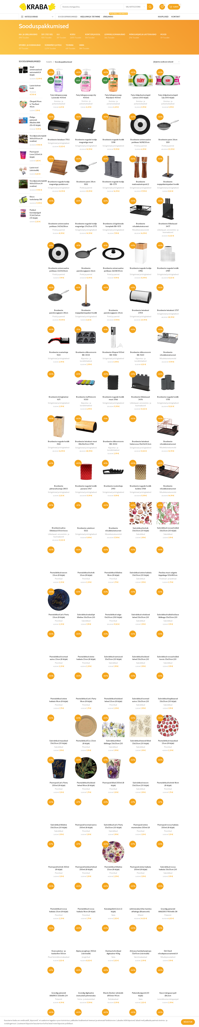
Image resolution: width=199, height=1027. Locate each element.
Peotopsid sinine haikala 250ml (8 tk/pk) (140, 868)
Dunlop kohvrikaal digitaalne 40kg (113, 952)
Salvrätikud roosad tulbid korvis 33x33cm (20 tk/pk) (168, 659)
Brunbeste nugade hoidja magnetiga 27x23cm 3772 (86, 225)
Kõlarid (140, 915)
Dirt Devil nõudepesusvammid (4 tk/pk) (168, 953)
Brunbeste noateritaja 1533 (58, 353)
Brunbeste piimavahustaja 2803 (59, 487)
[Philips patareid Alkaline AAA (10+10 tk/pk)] (23, 123)
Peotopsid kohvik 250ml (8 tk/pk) (58, 868)
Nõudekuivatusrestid (140, 230)
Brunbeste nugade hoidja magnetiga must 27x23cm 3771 (86, 142)
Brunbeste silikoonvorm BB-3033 (86, 353)
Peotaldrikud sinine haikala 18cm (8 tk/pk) (58, 700)
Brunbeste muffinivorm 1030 (86, 398)
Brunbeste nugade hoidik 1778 (168, 398)
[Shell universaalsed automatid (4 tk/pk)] (23, 73)
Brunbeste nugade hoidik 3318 (113, 140)
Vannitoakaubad (140, 957)
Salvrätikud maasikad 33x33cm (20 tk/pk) (58, 742)
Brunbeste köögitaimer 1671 (58, 398)
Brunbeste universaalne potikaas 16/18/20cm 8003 (140, 142)
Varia (113, 915)
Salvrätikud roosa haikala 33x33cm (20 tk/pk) (168, 869)
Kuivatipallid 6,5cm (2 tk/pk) (113, 910)
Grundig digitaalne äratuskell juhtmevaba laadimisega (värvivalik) (86, 995)
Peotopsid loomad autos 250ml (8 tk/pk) (86, 826)
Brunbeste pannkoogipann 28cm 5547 (58, 313)
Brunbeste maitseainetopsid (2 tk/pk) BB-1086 (140, 184)
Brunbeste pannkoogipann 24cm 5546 (113, 313)
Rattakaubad (113, 999)
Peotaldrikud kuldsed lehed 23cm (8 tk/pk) (113, 700)
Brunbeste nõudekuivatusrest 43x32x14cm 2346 (168, 355)
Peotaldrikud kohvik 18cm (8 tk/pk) (168, 784)
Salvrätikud (140, 534)
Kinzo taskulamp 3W (36, 198)
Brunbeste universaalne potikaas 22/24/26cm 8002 (58, 271)
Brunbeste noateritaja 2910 (113, 487)
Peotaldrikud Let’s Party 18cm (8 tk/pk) (86, 700)
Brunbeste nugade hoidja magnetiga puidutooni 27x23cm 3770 (58, 184)
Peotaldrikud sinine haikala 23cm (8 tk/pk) (85, 658)
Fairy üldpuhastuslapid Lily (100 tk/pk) (168, 96)
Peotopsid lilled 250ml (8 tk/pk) (113, 784)
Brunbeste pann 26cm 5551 (168, 140)
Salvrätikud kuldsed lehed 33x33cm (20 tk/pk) (140, 659)
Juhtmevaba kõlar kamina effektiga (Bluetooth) (140, 910)
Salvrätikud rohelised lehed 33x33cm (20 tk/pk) (140, 617)
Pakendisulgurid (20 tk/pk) (140, 994)
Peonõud (58, 579)
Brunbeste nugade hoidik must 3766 (113, 398)
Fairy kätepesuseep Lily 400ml (86, 96)
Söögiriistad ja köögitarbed (58, 143)
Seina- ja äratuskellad (86, 999)
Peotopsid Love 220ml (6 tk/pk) (36, 154)
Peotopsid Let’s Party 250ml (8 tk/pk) (59, 784)
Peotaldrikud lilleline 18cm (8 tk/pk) (113, 574)
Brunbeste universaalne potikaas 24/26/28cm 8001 (58, 226)
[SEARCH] (150, 7)
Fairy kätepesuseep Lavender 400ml (58, 96)
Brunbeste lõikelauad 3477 (168, 225)
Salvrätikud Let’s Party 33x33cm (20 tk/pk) (113, 826)
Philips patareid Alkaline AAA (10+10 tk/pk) (35, 121)
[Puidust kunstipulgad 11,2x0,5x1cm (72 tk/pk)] (23, 216)
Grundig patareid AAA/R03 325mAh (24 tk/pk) (59, 995)
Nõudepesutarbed (168, 957)
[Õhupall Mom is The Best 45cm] (23, 106)
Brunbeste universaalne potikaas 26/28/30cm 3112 (113, 271)
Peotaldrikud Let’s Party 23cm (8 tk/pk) (59, 615)
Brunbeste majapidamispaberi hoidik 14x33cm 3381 (168, 184)
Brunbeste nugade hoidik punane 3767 (86, 487)
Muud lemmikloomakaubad (58, 957)
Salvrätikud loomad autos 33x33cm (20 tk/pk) (140, 701)
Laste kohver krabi (35, 86)
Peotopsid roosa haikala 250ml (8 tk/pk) (167, 826)
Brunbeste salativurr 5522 (86, 529)
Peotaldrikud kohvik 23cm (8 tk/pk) (86, 574)
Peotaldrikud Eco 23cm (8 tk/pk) (86, 742)
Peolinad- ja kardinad (167, 579)
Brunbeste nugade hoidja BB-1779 (113, 183)
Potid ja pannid (140, 146)
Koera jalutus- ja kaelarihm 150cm (58, 952)
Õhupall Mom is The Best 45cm (35, 104)
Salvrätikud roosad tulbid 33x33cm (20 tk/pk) (168, 529)
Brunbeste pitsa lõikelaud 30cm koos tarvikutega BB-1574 (59, 530)
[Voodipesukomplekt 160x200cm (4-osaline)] (23, 140)
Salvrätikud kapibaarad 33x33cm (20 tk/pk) (168, 700)
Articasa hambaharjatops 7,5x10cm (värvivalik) (140, 952)
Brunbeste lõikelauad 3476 (140, 398)
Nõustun (188, 1022)
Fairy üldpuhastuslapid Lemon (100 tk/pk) (140, 96)
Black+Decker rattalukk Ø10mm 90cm (113, 994)
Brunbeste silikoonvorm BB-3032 (113, 442)
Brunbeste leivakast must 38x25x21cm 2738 (86, 442)
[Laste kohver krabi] (23, 90)
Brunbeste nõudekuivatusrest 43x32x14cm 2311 (141, 226)
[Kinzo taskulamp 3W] (23, 200)
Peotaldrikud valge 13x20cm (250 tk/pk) (113, 615)
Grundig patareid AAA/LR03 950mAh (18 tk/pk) (167, 911)
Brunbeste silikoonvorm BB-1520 (140, 353)
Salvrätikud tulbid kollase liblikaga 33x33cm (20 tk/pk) (168, 617)
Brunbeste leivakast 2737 (168, 310)
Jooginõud (86, 957)
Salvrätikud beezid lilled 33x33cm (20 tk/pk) (140, 742)
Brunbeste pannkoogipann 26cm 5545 (86, 271)
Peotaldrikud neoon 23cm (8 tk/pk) (58, 574)
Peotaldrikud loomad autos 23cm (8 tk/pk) (59, 658)
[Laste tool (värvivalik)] (23, 170)
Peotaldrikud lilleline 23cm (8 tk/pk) (113, 868)
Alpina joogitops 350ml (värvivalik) (86, 952)
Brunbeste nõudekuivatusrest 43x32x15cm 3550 (113, 531)
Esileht (49, 62)
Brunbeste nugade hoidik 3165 (58, 442)
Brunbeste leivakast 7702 (59, 139)
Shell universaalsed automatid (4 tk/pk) (36, 71)
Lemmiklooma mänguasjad (167, 999)
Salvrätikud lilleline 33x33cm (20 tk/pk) (58, 826)
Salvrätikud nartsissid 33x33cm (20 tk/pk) (113, 658)
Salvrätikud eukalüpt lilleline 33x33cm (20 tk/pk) (86, 617)
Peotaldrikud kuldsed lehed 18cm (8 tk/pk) (86, 784)
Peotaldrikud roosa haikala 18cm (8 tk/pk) (86, 910)
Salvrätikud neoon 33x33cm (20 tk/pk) (140, 784)
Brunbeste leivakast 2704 (140, 311)
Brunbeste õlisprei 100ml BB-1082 (113, 353)
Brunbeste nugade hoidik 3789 (168, 269)
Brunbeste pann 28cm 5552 (85, 183)
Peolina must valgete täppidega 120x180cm (167, 574)
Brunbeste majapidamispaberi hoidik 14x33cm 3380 (86, 313)
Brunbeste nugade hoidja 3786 (140, 269)
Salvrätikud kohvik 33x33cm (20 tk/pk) (140, 529)
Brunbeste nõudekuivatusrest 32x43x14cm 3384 (168, 488)
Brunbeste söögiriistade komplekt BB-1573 (113, 225)
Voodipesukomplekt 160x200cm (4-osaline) (38, 138)
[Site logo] (37, 6)
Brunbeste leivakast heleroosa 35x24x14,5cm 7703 (140, 444)
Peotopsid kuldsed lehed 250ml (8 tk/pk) (86, 868)
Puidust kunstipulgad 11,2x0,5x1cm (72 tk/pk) (35, 214)
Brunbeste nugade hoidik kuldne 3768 (140, 487)
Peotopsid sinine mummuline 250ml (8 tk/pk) (140, 827)
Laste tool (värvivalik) (34, 169)
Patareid (167, 915)
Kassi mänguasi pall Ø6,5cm (167, 994)
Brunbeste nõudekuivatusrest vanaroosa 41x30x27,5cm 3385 (168, 445)
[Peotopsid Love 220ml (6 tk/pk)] (23, 156)
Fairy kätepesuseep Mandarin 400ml (113, 96)
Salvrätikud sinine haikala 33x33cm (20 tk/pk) (140, 574)
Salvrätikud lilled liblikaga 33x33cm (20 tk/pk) (113, 743)
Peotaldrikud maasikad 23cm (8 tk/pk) (168, 742)
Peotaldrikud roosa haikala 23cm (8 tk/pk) (58, 910)
